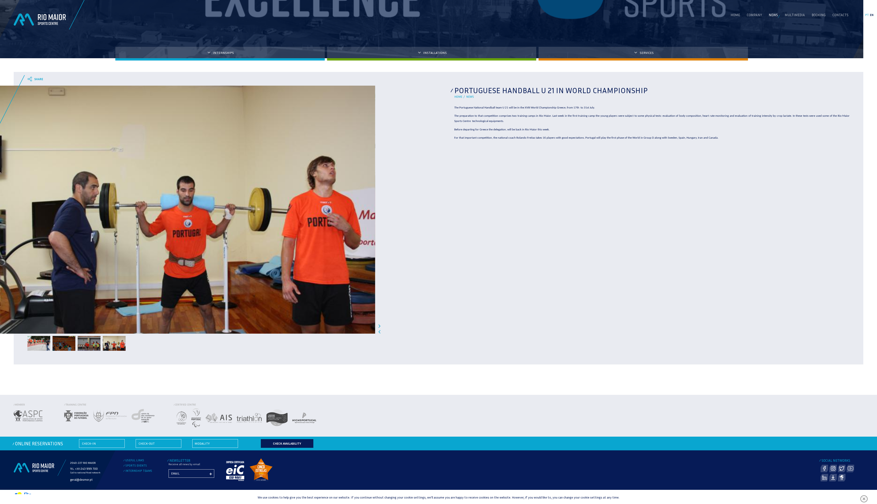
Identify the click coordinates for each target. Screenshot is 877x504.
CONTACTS (840, 15)
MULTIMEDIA (795, 15)
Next (379, 326)
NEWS (773, 15)
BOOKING (819, 15)
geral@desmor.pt (81, 479)
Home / (460, 96)
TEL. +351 (84, 468)
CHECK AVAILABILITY (287, 443)
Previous (379, 331)
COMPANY (754, 15)
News (470, 96)
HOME (735, 15)
